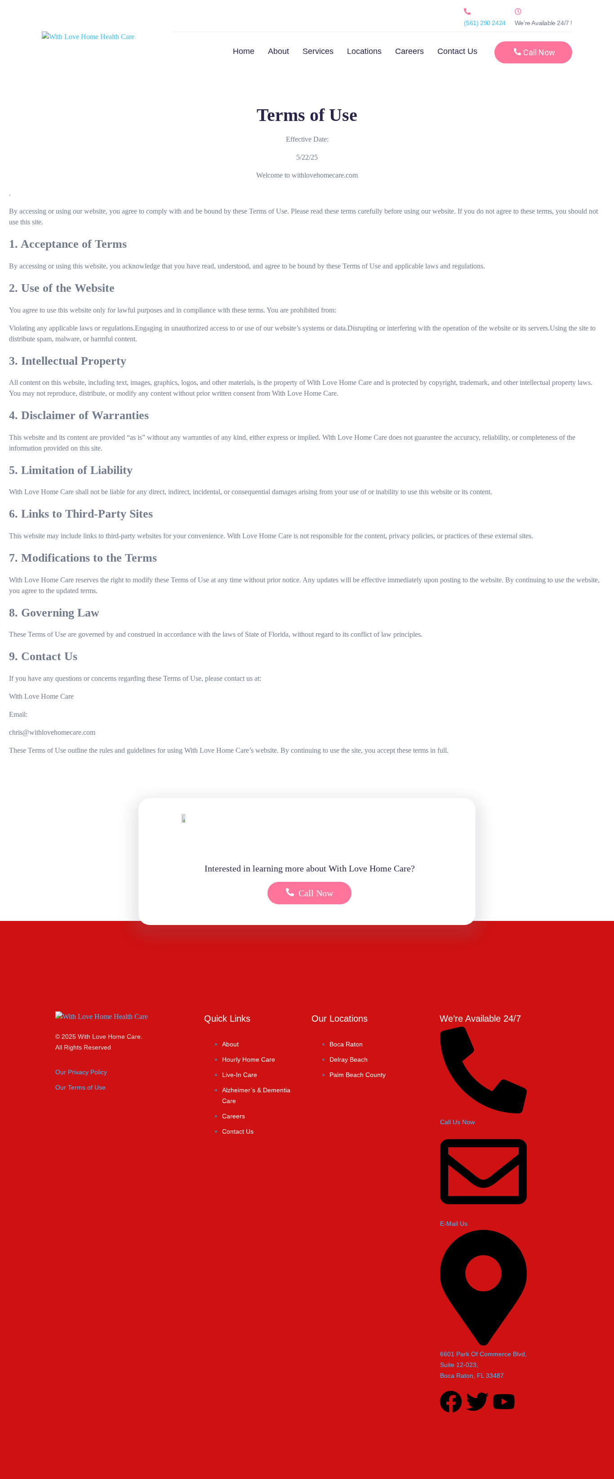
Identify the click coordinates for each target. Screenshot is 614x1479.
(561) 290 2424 (484, 23)
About (278, 51)
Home (243, 51)
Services (318, 51)
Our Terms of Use (80, 1087)
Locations (364, 51)
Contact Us (457, 51)
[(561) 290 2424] (467, 11)
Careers (409, 51)
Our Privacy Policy (81, 1072)
